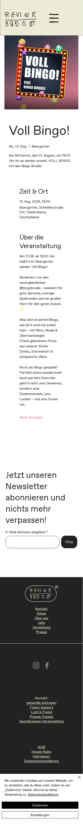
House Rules (41, 752)
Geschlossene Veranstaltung (41, 721)
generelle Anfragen (41, 703)
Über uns (41, 618)
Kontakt (41, 609)
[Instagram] (36, 665)
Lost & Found (41, 712)
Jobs (41, 623)
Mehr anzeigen (31, 417)
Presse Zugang (41, 717)
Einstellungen (40, 815)
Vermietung (41, 627)
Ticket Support (41, 707)
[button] (54, 18)
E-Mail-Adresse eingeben (25, 532)
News (41, 613)
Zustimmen (40, 805)
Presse (41, 632)
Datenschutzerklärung (41, 761)
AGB (41, 747)
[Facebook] (47, 665)
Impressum (41, 756)
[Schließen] (76, 780)
